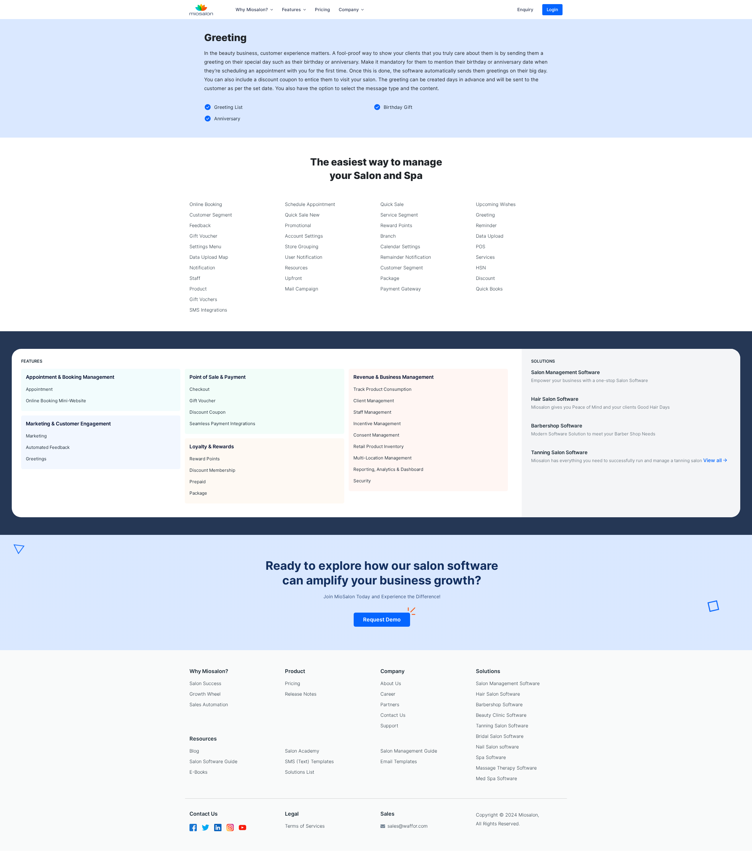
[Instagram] (230, 829)
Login (552, 9)
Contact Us (392, 715)
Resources (296, 268)
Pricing (322, 9)
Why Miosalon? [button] (252, 9)
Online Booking (205, 204)
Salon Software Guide (213, 761)
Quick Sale (392, 204)
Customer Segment (210, 215)
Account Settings (304, 236)
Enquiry (525, 9)
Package (389, 278)
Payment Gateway (400, 289)
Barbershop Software (499, 704)
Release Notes (300, 694)
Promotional (298, 225)
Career (387, 694)
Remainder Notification (405, 257)
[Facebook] (193, 829)
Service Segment (399, 215)
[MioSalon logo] (201, 9)
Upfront (293, 278)
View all (713, 460)
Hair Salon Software (498, 694)
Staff (194, 278)
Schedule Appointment (310, 204)
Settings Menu (205, 246)
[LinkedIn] (217, 829)
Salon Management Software (508, 683)
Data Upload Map (208, 257)
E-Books (198, 772)
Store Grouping (301, 246)
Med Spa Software (496, 778)
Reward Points (396, 225)
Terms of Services (305, 826)
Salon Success (205, 683)
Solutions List (299, 772)
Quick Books (489, 289)
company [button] (349, 9)
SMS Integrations (208, 310)
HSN (481, 268)
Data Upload (489, 236)
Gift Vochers (203, 299)
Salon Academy (302, 751)
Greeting (485, 215)
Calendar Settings (400, 246)
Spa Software (491, 757)
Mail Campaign (301, 289)
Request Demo (382, 619)
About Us (390, 683)
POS (480, 246)
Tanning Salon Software (502, 726)
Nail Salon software (497, 747)
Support (389, 726)
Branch (388, 236)
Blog (194, 751)
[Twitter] (205, 829)
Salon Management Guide (408, 751)
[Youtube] (242, 829)
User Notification (303, 257)
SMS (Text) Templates (309, 761)
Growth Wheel (205, 694)
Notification (202, 268)
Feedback (200, 225)
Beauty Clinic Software (501, 715)
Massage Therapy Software (506, 768)
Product (198, 289)
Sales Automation (208, 704)
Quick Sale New (302, 215)
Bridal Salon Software (499, 736)
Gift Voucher (203, 236)
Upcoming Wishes (496, 204)
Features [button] (292, 9)
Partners (389, 704)
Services (485, 257)
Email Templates (398, 761)
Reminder (486, 225)
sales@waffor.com (407, 826)
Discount (485, 278)
